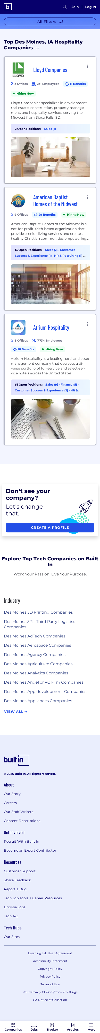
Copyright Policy (50, 969)
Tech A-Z (11, 916)
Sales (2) (51, 250)
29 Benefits (47, 214)
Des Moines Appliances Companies (38, 700)
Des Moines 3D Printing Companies (38, 612)
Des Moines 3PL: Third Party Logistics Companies (39, 624)
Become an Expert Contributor (30, 850)
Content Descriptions (22, 821)
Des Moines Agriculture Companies (38, 664)
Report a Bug (15, 889)
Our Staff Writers (18, 812)
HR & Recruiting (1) (68, 255)
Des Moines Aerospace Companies (37, 645)
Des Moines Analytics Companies (36, 673)
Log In (90, 7)
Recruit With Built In (21, 841)
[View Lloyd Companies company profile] (50, 120)
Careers (10, 803)
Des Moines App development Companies (45, 691)
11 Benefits (78, 84)
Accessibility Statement (50, 961)
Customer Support (20, 871)
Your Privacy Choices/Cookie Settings (50, 992)
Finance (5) (69, 384)
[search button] (64, 6)
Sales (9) (52, 384)
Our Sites (12, 937)
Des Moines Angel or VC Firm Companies (43, 682)
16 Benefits (26, 349)
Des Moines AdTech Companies (34, 636)
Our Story (12, 794)
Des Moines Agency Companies (35, 654)
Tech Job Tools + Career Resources (33, 898)
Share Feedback (17, 880)
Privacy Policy (50, 976)
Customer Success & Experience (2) (42, 390)
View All (14, 711)
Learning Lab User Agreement (50, 953)
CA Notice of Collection (50, 1000)
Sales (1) (50, 129)
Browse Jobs (14, 907)
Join (75, 7)
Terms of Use (50, 984)
